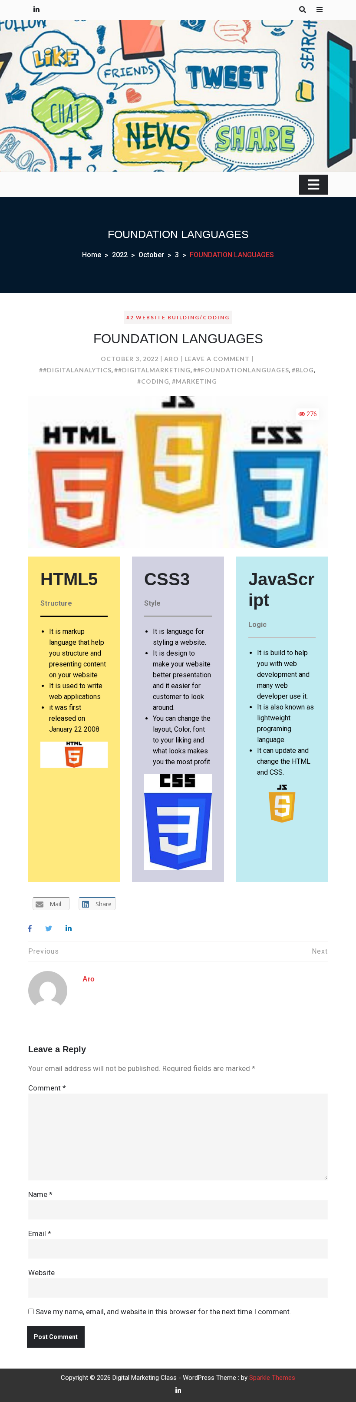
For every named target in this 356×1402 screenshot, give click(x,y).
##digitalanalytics (75, 370)
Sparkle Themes (272, 1378)
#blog (303, 370)
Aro (171, 358)
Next (320, 951)
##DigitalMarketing (152, 370)
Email (39, 1233)
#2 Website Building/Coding (178, 317)
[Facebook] (30, 928)
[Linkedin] (69, 928)
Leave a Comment (217, 358)
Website (41, 1272)
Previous (43, 951)
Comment (47, 1088)
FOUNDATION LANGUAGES (178, 338)
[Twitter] (48, 928)
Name (40, 1194)
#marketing (194, 381)
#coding (153, 381)
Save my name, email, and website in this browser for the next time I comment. (163, 1311)
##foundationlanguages (241, 370)
